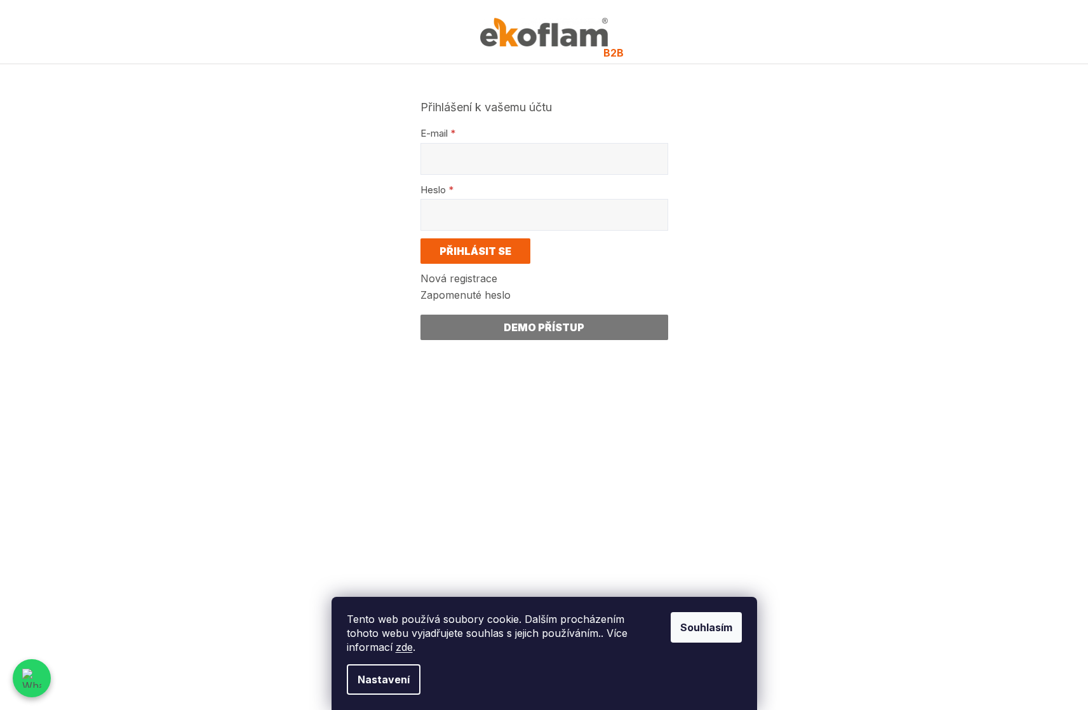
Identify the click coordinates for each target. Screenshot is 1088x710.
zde (404, 647)
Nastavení (384, 679)
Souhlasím (706, 627)
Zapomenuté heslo (465, 295)
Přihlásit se (475, 251)
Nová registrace (458, 278)
